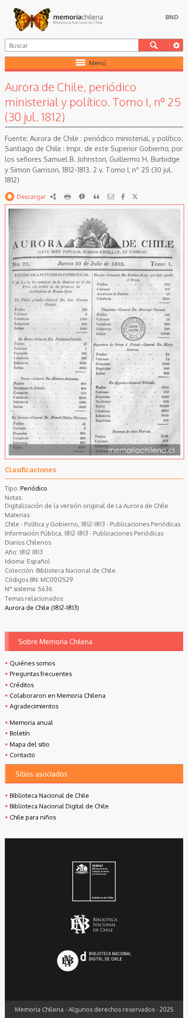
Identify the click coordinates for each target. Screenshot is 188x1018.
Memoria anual (31, 722)
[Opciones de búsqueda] (176, 45)
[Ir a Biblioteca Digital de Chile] (94, 961)
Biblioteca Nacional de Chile (49, 795)
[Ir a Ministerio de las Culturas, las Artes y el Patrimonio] (94, 882)
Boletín (20, 733)
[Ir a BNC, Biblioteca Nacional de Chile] (94, 924)
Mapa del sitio (30, 744)
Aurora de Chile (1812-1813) (42, 607)
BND (171, 17)
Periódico (33, 488)
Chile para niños (33, 817)
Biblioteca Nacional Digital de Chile (59, 806)
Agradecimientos (34, 706)
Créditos (22, 685)
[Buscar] (154, 45)
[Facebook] (123, 196)
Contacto (22, 755)
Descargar (31, 196)
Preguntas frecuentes (41, 674)
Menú (97, 63)
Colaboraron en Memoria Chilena (58, 695)
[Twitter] (135, 196)
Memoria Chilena (58, 19)
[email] (111, 196)
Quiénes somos (32, 663)
